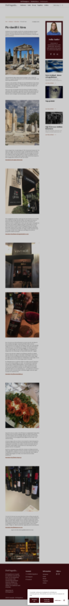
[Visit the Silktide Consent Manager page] (64, 600)
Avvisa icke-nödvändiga (47, 600)
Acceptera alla (34, 600)
